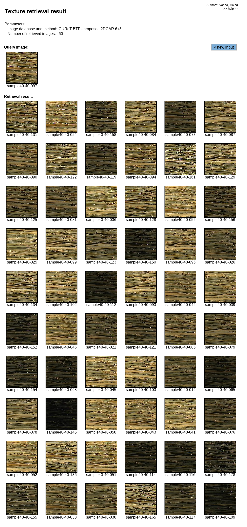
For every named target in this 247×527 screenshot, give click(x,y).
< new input (224, 47)
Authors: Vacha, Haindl (222, 5)
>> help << (231, 8)
